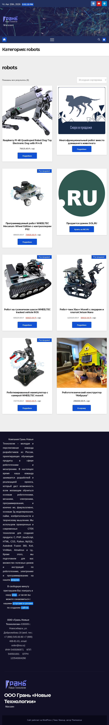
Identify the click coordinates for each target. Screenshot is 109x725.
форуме (15, 580)
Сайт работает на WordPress (39, 720)
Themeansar (77, 720)
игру (14, 595)
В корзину (81, 408)
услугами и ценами (23, 603)
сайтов (25, 607)
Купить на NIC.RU (81, 230)
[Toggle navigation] (52, 39)
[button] (99, 39)
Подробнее (27, 156)
